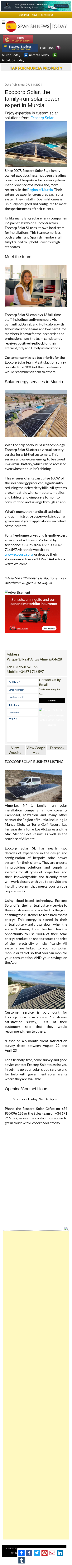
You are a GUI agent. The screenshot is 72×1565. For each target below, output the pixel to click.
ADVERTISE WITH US (42, 15)
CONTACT (24, 15)
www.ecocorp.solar (19, 554)
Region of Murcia (40, 189)
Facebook (57, 748)
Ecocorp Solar (42, 118)
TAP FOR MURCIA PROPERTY (36, 68)
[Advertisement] (36, 1385)
